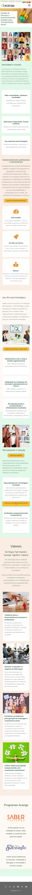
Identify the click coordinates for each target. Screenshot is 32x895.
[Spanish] (28, 2)
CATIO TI (19, 890)
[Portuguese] (23, 2)
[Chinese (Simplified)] (30, 2)
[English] (25, 2)
